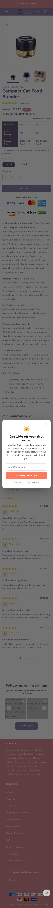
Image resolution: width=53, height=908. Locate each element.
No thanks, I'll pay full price (26, 482)
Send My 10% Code (26, 475)
